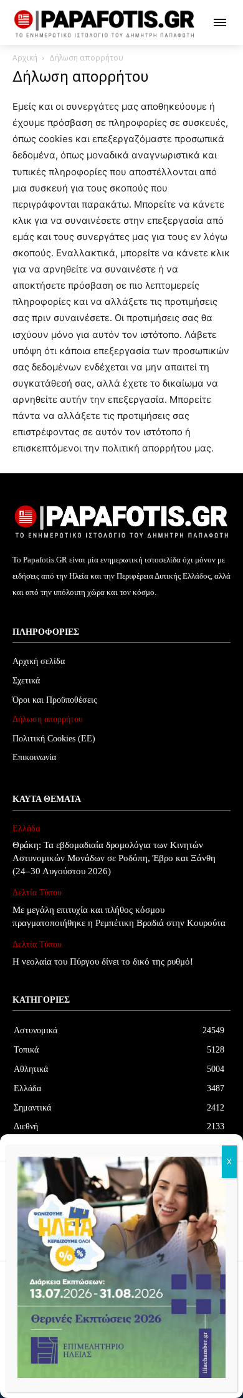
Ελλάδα (26, 828)
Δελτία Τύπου (37, 892)
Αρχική (24, 57)
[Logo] (104, 24)
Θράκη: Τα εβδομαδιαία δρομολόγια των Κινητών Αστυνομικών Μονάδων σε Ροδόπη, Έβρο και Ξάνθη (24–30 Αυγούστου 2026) (114, 858)
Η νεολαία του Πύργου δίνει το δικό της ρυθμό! (102, 962)
